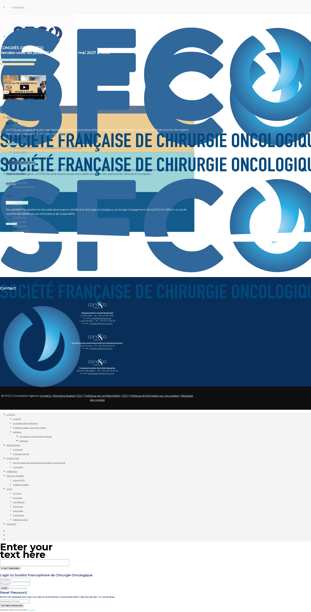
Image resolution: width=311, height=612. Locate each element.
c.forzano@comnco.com (100, 348)
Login (4, 588)
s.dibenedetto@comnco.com (100, 373)
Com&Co (46, 395)
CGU (80, 395)
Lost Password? (18, 588)
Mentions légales (64, 395)
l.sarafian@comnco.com (101, 323)
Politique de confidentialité (102, 395)
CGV (125, 395)
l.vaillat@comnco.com (100, 318)
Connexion (19, 7)
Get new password (12, 606)
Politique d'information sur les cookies (154, 395)
